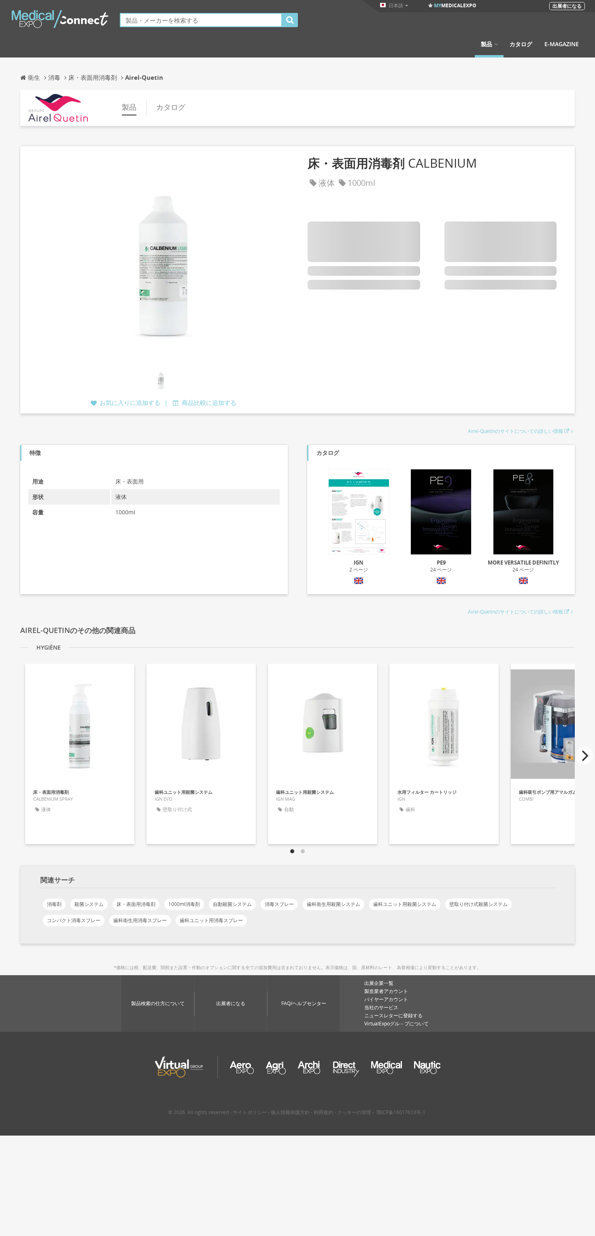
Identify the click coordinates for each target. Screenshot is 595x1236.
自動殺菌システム (232, 904)
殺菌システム (89, 904)
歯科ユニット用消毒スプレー (211, 920)
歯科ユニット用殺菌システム (404, 904)
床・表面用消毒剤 (136, 904)
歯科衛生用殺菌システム (333, 904)
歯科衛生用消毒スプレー (140, 920)
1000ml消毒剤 (184, 904)
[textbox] (201, 20)
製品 (486, 44)
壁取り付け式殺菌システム (478, 904)
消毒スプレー (279, 904)
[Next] (584, 756)
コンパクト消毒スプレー (73, 920)
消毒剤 (54, 904)
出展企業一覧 (378, 983)
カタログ (521, 44)
